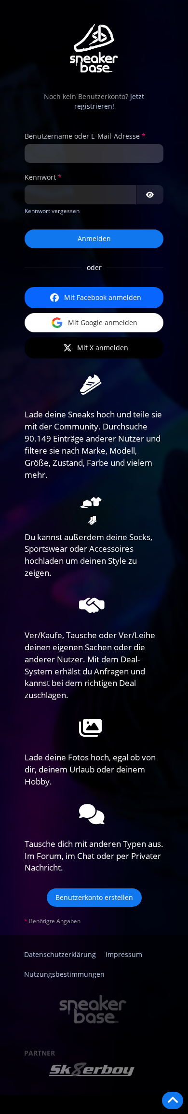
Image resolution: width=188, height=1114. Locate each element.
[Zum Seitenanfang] (172, 1100)
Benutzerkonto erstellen (94, 897)
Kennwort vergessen (52, 211)
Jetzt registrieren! (109, 101)
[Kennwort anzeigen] (149, 194)
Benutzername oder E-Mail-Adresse (82, 136)
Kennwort (40, 177)
